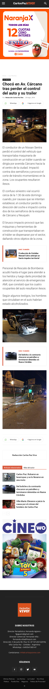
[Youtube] (34, 669)
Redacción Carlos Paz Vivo (14, 97)
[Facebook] (14, 669)
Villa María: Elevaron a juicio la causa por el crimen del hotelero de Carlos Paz (30, 504)
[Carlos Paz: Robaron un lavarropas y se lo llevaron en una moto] (9, 477)
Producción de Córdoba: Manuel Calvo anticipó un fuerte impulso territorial (29, 255)
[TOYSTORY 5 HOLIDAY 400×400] (24, 577)
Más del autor (29, 468)
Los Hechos (13, 76)
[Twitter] (27, 669)
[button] (45, 3)
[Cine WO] (24, 533)
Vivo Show (40, 679)
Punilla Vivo (15, 681)
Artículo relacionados (12, 468)
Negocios (24, 681)
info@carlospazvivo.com (30, 652)
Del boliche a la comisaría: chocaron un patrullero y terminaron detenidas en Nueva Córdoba (30, 358)
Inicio (4, 76)
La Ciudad (31, 679)
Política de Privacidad (37, 681)
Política (6, 681)
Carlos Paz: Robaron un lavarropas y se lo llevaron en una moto (30, 477)
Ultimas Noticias (9, 679)
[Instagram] (21, 669)
